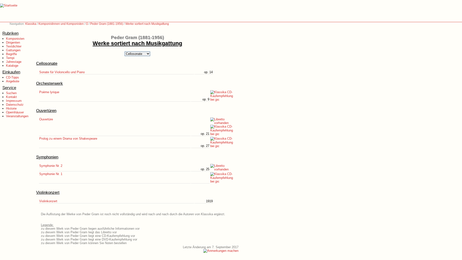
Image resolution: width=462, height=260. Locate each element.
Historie (11, 108)
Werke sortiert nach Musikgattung (147, 24)
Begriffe (11, 54)
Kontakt (11, 97)
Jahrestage (13, 62)
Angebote (12, 81)
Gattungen (13, 50)
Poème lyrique (49, 92)
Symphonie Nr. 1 (50, 174)
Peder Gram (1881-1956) (106, 24)
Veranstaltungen (17, 116)
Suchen (11, 93)
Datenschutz (15, 104)
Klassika (30, 24)
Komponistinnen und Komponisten (61, 24)
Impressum (14, 101)
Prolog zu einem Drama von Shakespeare (68, 138)
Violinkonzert (48, 201)
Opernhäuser (15, 112)
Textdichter (13, 46)
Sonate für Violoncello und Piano (62, 72)
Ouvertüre (46, 119)
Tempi (10, 58)
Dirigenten (13, 42)
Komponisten (15, 38)
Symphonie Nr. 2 (50, 166)
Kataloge (12, 65)
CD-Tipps (12, 77)
